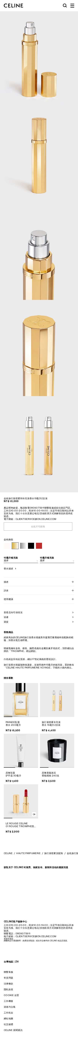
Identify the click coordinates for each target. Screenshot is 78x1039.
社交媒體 (8, 1024)
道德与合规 (10, 1006)
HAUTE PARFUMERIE (28, 853)
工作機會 (8, 1001)
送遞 (6, 617)
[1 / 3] (21, 751)
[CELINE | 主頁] (13, 6)
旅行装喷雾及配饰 (53, 853)
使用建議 (8, 599)
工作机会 (8, 1012)
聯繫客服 (8, 972)
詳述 (6, 590)
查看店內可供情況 (13, 612)
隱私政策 (8, 989)
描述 (6, 581)
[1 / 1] (57, 700)
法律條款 (8, 983)
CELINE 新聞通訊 (13, 1030)
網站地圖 (8, 1018)
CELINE (8, 853)
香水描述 (8, 568)
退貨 (6, 621)
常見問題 (8, 977)
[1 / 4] (21, 700)
